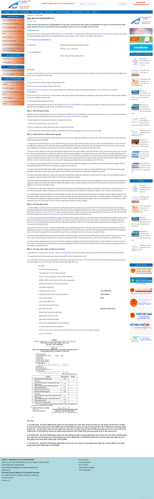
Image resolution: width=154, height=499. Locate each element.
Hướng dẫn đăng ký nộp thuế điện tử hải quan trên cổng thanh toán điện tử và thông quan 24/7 (141, 168)
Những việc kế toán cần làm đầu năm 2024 (145, 132)
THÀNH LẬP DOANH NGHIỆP (12, 79)
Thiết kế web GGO (147, 497)
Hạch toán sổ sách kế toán (10, 23)
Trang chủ (7, 12)
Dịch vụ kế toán (24, 12)
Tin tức (88, 12)
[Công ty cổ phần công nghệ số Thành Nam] (141, 339)
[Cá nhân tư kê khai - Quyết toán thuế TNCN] (141, 316)
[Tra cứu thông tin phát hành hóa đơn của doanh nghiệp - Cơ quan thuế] (141, 302)
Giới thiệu (15, 12)
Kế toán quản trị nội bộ (9, 27)
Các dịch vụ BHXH (8, 74)
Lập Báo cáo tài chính (9, 41)
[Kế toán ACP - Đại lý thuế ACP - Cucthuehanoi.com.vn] (141, 326)
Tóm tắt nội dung (32, 30)
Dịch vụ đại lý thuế (37, 12)
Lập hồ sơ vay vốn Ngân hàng (11, 44)
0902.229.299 (140, 2)
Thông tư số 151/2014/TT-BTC (46, 212)
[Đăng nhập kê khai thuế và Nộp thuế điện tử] (141, 291)
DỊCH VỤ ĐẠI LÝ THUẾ (12, 55)
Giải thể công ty (7, 98)
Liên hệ (94, 12)
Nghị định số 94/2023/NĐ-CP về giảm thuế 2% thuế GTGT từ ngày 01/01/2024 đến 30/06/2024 (140, 95)
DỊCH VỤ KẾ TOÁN (12, 16)
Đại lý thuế (5, 58)
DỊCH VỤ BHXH (12, 67)
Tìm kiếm (123, 4)
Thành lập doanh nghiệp (63, 12)
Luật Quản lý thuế (37, 86)
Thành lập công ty (8, 88)
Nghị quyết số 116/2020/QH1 (103, 34)
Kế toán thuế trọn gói (8, 20)
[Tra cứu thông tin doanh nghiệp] (141, 270)
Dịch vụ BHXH (49, 12)
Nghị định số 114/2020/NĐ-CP (65, 34)
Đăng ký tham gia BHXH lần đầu (12, 70)
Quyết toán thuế (7, 37)
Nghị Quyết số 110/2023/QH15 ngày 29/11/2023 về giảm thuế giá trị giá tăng (141, 109)
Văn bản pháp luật (77, 12)
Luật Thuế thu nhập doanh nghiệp (42, 89)
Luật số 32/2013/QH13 (103, 89)
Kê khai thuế (6, 62)
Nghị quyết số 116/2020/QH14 (52, 73)
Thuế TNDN (39, 15)
